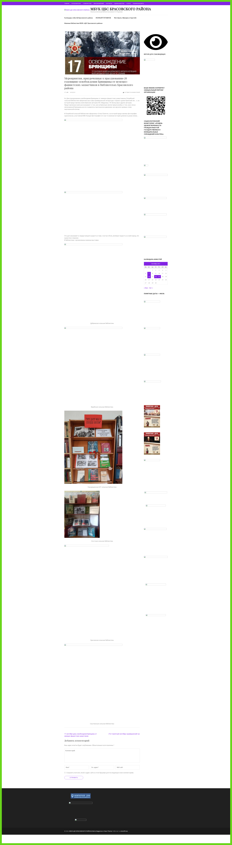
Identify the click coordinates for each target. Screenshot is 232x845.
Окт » (151, 288)
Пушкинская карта (138, 3)
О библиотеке (87, 3)
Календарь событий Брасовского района (78, 18)
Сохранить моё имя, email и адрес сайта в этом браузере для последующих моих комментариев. (100, 772)
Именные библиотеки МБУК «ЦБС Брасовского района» (83, 23)
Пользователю (76, 3)
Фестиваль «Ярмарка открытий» (125, 18)
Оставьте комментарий (132, 92)
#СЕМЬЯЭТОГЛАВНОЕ (103, 18)
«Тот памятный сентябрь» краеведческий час (124, 734)
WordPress (124, 831)
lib (67, 92)
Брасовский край (99, 3)
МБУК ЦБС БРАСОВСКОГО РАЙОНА (120, 9)
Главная (66, 3)
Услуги (129, 3)
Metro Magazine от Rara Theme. (102, 831)
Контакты (109, 3)
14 (149, 276)
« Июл (146, 288)
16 (156, 276)
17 (159, 276)
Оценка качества (119, 3)
